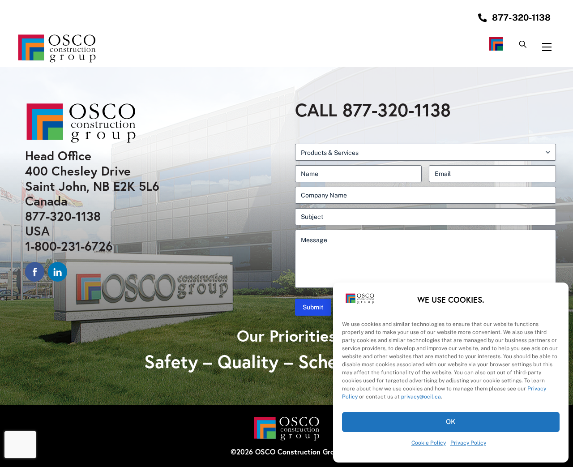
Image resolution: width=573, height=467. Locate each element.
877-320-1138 (63, 216)
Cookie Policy (428, 443)
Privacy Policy (468, 443)
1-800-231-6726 (69, 246)
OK (451, 421)
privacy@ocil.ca (421, 397)
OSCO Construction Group (298, 451)
